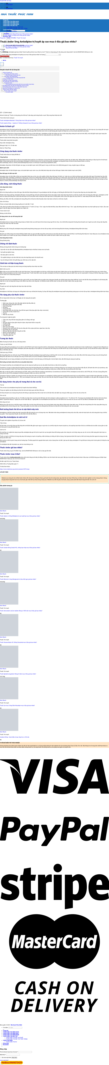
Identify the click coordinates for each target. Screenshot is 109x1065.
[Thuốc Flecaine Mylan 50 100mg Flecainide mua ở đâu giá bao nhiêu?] (9, 635)
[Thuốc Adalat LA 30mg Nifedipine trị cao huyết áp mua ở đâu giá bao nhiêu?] (16, 35)
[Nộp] (6, 32)
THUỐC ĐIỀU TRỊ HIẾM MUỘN (11, 24)
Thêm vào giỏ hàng (5, 56)
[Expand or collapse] (3, 83)
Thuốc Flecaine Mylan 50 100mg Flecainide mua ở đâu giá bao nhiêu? (18, 642)
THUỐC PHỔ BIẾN (7, 30)
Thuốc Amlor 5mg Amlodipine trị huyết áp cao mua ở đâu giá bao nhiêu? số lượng (23, 54)
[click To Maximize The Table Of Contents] (2, 64)
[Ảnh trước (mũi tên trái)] (0, 1064)
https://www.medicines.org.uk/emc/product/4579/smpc (15, 469)
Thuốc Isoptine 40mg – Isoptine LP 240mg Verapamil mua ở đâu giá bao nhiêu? (21, 123)
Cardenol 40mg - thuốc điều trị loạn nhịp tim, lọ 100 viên (14, 737)
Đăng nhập (14, 1057)
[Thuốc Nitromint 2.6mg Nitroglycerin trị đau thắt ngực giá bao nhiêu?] (9, 572)
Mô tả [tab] (4, 60)
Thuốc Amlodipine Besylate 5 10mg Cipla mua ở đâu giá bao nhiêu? (18, 120)
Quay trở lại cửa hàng (11, 48)
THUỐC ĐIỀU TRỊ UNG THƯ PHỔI (14, 27)
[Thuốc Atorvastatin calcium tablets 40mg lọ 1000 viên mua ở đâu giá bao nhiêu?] (9, 604)
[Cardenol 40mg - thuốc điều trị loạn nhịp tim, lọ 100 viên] (9, 730)
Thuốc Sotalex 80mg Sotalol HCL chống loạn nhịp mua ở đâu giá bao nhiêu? (20, 547)
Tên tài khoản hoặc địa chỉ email (9, 1052)
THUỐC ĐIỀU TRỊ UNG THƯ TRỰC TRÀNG (17, 28)
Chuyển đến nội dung (5, 0)
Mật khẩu (3, 1054)
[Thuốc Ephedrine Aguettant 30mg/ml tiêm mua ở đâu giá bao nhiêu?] (9, 667)
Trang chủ (5, 20)
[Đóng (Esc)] (0, 1063)
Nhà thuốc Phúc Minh (16, 1025)
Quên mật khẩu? (4, 1060)
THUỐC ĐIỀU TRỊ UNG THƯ (10, 25)
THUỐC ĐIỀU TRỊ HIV (11, 31)
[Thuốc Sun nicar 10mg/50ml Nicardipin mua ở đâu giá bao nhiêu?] (9, 699)
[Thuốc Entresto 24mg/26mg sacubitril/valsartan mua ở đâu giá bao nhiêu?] (18, 34)
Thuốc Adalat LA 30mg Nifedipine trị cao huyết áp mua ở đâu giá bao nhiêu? (20, 516)
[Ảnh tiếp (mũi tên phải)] (1, 1064)
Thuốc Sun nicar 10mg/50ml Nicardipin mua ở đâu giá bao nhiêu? (17, 705)
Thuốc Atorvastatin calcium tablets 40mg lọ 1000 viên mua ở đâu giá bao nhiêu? (21, 610)
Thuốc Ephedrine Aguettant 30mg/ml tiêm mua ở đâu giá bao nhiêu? (18, 674)
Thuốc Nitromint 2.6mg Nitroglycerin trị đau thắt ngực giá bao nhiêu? (18, 579)
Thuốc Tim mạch (21, 38)
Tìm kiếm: (5, 1027)
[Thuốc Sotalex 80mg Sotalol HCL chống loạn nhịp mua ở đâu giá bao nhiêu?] (9, 541)
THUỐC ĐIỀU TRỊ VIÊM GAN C (11, 23)
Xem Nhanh (3, 511)
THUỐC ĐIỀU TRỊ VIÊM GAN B (11, 21)
